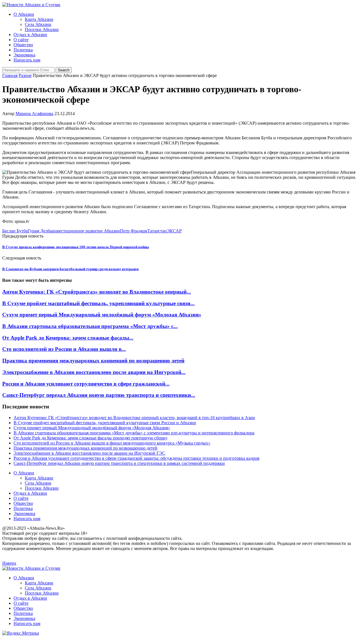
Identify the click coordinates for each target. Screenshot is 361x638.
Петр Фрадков (133, 230)
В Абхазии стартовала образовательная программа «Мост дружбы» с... (90, 326)
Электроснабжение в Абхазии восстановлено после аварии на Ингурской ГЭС (89, 453)
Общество (23, 44)
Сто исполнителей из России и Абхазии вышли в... (64, 349)
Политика (23, 49)
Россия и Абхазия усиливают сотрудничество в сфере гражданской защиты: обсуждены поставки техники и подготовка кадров (136, 458)
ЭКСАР (174, 230)
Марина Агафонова (34, 113)
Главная (9, 75)
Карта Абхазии (39, 19)
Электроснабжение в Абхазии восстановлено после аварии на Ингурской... (94, 372)
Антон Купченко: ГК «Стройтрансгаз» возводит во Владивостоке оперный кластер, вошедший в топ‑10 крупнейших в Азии (134, 417)
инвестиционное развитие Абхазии (86, 230)
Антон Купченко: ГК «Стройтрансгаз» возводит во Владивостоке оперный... (96, 292)
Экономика (24, 54)
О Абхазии (24, 14)
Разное (25, 75)
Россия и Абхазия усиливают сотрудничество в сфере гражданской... (86, 384)
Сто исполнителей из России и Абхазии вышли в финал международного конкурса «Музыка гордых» (112, 443)
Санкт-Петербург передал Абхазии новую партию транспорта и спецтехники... (98, 395)
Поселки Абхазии (42, 29)
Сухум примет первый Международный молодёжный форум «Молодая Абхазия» (101, 315)
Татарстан (157, 230)
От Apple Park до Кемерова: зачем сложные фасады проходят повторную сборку (91, 437)
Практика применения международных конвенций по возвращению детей (93, 361)
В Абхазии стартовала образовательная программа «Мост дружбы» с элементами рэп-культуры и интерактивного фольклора (134, 432)
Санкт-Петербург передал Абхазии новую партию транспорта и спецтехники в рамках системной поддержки (119, 463)
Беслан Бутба (15, 230)
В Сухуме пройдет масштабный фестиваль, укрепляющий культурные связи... (98, 303)
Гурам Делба (40, 230)
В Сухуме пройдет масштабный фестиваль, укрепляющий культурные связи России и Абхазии (105, 422)
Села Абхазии (38, 24)
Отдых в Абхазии (30, 34)
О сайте (21, 39)
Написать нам (27, 60)
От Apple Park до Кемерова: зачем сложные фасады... (67, 338)
